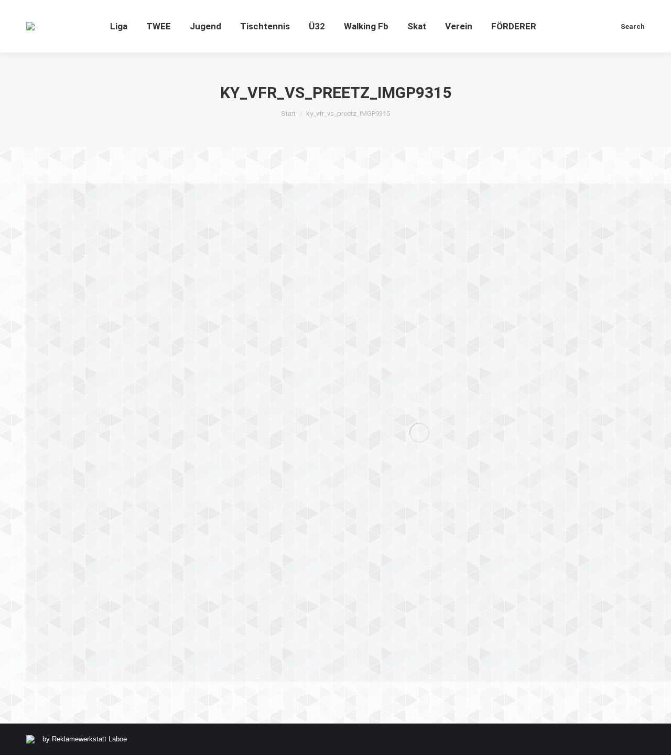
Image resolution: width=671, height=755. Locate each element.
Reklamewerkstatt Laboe (89, 739)
